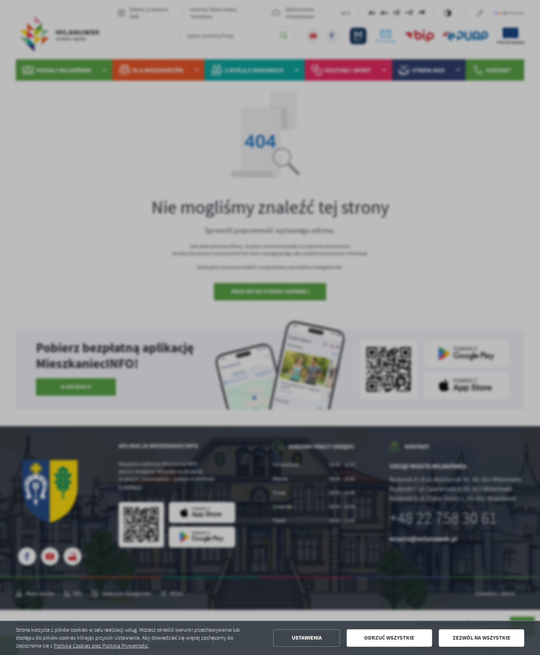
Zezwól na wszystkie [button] (481, 638)
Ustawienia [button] (307, 638)
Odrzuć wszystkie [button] (389, 638)
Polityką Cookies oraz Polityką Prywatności (101, 645)
